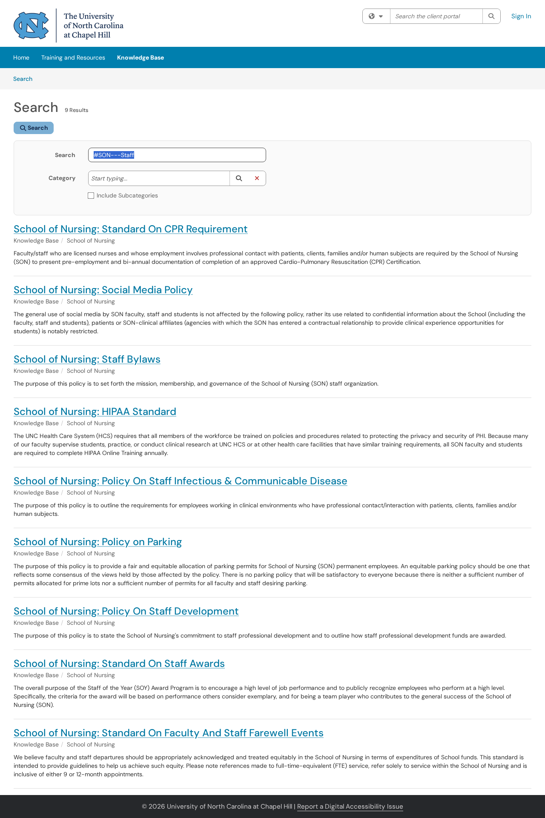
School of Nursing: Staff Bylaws (87, 359)
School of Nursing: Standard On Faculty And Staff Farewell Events (169, 732)
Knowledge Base (140, 57)
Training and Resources (73, 57)
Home (21, 57)
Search (25, 78)
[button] (238, 178)
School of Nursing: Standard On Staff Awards (119, 663)
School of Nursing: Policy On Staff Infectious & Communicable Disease (180, 480)
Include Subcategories (127, 195)
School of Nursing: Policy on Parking (98, 541)
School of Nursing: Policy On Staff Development (126, 611)
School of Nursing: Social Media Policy (103, 289)
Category (62, 178)
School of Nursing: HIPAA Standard (95, 411)
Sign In (521, 16)
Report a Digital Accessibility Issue (350, 806)
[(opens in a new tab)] (68, 26)
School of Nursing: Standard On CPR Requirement (131, 228)
